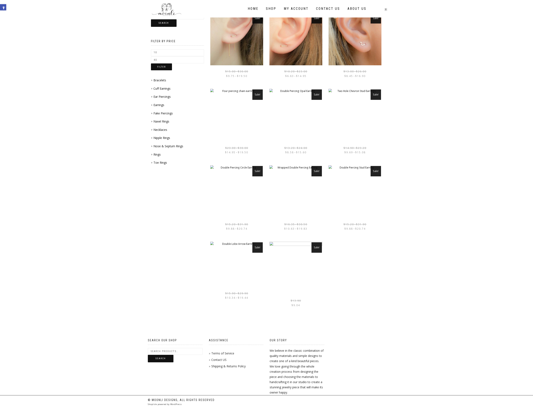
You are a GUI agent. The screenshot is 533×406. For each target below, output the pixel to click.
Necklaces (160, 130)
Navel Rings (161, 121)
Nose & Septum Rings (168, 146)
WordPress (176, 404)
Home (253, 9)
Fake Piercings (163, 113)
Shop (271, 9)
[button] (3, 7)
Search (164, 23)
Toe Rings (160, 163)
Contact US (219, 360)
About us (356, 9)
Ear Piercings (162, 97)
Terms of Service (222, 353)
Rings (157, 154)
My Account (296, 9)
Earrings (158, 105)
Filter (161, 67)
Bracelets (159, 80)
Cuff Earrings (162, 88)
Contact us (328, 9)
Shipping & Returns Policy (228, 366)
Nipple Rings (161, 138)
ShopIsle (153, 404)
